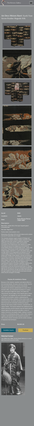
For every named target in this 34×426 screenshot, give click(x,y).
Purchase (25, 330)
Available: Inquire (8, 330)
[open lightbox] (17, 35)
